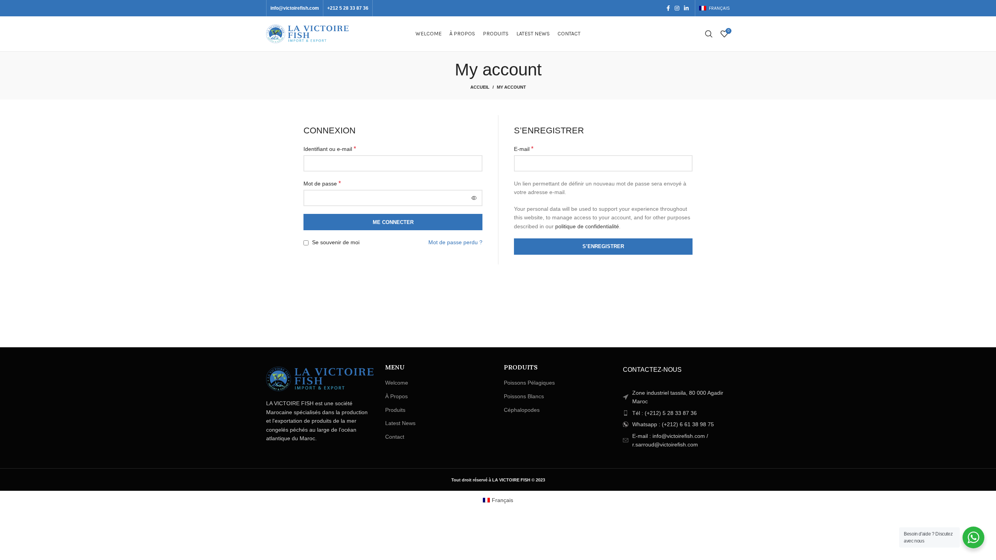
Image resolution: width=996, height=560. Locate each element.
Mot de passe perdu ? (455, 242)
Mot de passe (322, 183)
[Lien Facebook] (668, 8)
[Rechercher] (709, 34)
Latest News (400, 423)
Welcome (396, 383)
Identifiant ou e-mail (329, 148)
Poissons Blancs (524, 396)
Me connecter (393, 222)
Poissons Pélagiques (529, 383)
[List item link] (676, 413)
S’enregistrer (603, 246)
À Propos (396, 396)
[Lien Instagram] (677, 8)
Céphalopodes (522, 410)
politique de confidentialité (587, 226)
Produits (395, 410)
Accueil (479, 87)
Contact (394, 437)
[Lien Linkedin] (686, 8)
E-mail (523, 148)
